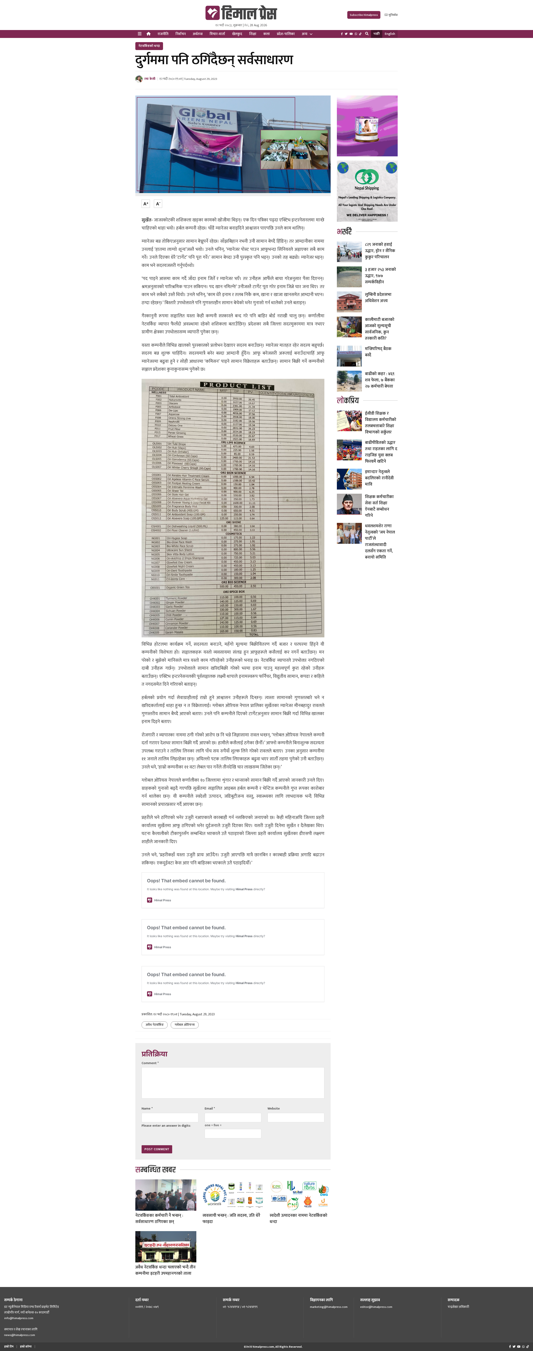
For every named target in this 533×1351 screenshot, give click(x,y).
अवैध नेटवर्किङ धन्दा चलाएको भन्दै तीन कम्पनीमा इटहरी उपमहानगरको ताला (165, 1270)
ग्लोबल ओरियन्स (185, 1025)
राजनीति (163, 34)
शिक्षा (252, 34)
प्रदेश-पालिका (286, 34)
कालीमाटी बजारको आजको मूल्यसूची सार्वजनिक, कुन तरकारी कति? (379, 329)
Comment (150, 1063)
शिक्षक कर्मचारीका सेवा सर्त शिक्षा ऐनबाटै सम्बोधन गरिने (379, 506)
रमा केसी (149, 79)
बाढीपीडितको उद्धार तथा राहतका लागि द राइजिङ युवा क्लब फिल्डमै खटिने (381, 452)
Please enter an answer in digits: (166, 1126)
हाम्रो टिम (9, 1346)
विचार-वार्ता (217, 34)
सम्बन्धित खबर (155, 1170)
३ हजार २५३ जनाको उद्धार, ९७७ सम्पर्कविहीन (380, 276)
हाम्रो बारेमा (26, 1346)
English (390, 34)
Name (147, 1108)
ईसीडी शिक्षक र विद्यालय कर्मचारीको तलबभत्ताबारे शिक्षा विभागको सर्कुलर (380, 423)
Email (210, 1108)
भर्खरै (377, 34)
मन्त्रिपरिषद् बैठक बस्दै (378, 352)
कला (266, 34)
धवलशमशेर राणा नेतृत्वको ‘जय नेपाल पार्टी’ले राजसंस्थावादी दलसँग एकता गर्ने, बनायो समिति (380, 541)
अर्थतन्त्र (198, 34)
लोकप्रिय (348, 400)
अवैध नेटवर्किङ (155, 1025)
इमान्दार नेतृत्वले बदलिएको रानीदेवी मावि (379, 478)
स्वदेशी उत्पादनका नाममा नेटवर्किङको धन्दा (298, 1218)
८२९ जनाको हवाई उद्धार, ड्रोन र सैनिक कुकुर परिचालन (380, 251)
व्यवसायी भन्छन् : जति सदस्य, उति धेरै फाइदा (231, 1218)
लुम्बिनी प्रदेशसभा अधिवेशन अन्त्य (378, 297)
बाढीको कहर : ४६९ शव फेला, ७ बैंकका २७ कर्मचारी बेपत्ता (380, 380)
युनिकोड (393, 15)
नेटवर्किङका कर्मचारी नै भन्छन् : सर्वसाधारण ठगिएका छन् (159, 1218)
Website (274, 1108)
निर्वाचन (181, 34)
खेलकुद (237, 34)
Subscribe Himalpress (364, 15)
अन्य (304, 34)
